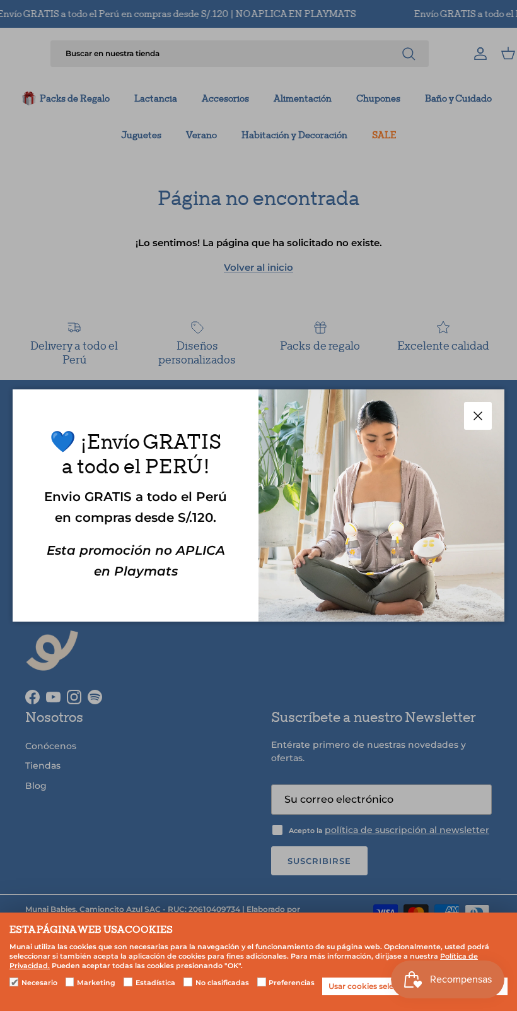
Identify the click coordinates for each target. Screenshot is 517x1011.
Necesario (39, 982)
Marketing (96, 982)
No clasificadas (222, 982)
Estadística (155, 982)
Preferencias (292, 982)
